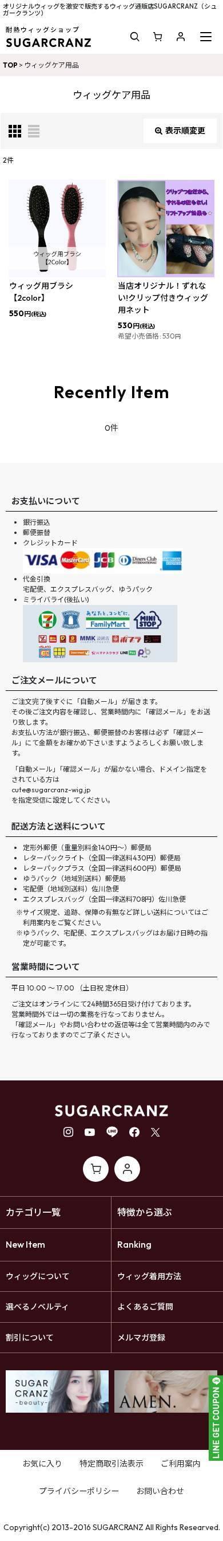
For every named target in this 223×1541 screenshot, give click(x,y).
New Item (25, 1244)
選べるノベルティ (37, 1307)
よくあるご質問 (145, 1307)
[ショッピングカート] (158, 36)
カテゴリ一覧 (33, 1212)
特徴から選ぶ (144, 1212)
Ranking (134, 1244)
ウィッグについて (38, 1276)
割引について (30, 1337)
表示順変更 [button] (185, 130)
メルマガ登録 (141, 1337)
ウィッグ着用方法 (149, 1276)
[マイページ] (181, 36)
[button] (135, 36)
